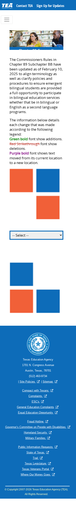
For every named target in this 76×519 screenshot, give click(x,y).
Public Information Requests (36, 447)
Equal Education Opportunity (36, 412)
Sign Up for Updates (50, 5)
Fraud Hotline (35, 421)
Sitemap (48, 381)
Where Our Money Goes (36, 474)
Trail (36, 458)
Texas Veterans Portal (36, 469)
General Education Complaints (35, 407)
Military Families (35, 438)
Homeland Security (36, 432)
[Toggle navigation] (7, 19)
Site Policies (28, 381)
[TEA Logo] (7, 6)
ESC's (36, 401)
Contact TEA (24, 5)
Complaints (35, 396)
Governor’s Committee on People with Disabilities (35, 427)
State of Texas (35, 452)
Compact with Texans (35, 390)
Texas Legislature (36, 463)
